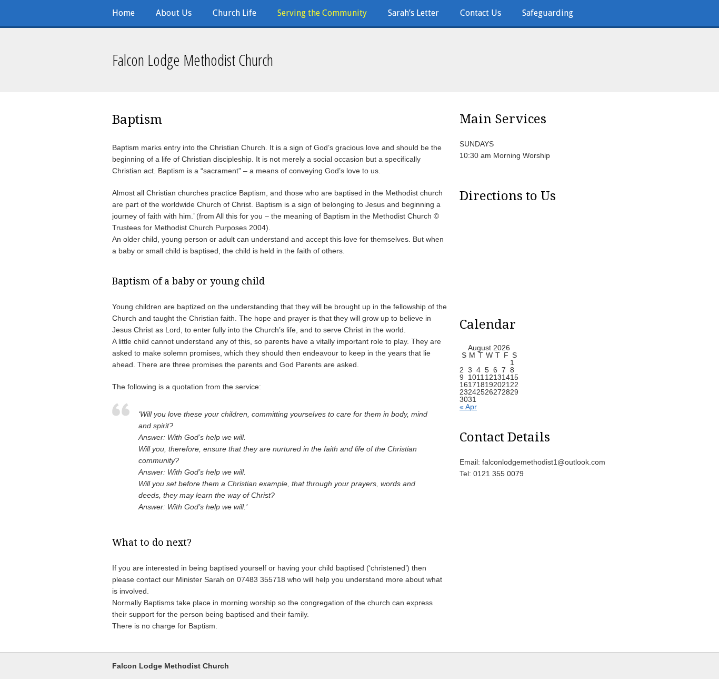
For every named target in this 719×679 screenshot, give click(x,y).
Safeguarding (547, 13)
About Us (174, 13)
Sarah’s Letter (413, 13)
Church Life (234, 13)
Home (123, 13)
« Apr (468, 406)
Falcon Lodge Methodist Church (192, 60)
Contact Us (480, 13)
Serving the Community (322, 13)
